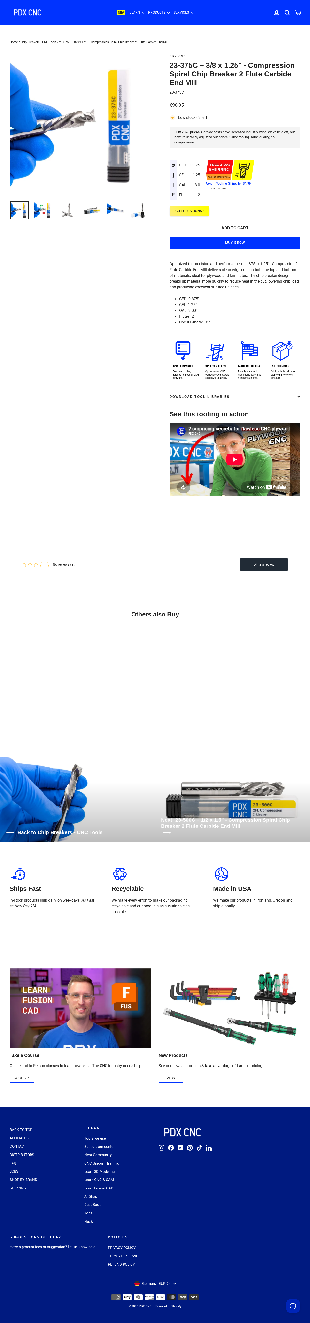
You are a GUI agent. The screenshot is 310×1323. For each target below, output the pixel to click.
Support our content (100, 1146)
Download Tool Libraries (200, 396)
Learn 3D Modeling (99, 1171)
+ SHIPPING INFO (217, 188)
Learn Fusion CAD (98, 1188)
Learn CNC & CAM (99, 1180)
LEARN (135, 12)
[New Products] (229, 1008)
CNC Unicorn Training (101, 1163)
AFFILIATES (19, 1138)
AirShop (90, 1196)
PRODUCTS (157, 12)
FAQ (13, 1163)
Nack (88, 1221)
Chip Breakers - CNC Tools (38, 42)
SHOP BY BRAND (23, 1180)
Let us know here (81, 1247)
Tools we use (95, 1138)
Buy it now (235, 242)
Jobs (88, 1213)
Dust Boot (92, 1205)
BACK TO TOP (21, 1130)
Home (14, 42)
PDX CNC (178, 56)
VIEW (171, 1078)
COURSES (22, 1078)
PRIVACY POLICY (122, 1248)
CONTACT (18, 1146)
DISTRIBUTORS (22, 1155)
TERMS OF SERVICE (124, 1256)
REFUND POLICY (121, 1264)
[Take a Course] (80, 1008)
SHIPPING (18, 1188)
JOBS (14, 1171)
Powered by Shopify (168, 1306)
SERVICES (182, 12)
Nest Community (98, 1155)
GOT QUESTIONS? (189, 211)
